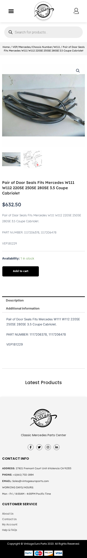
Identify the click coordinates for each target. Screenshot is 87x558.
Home (6, 47)
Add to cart (20, 271)
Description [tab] (15, 300)
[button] (11, 11)
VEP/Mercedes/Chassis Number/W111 (36, 47)
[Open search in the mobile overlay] (43, 32)
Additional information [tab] (22, 308)
